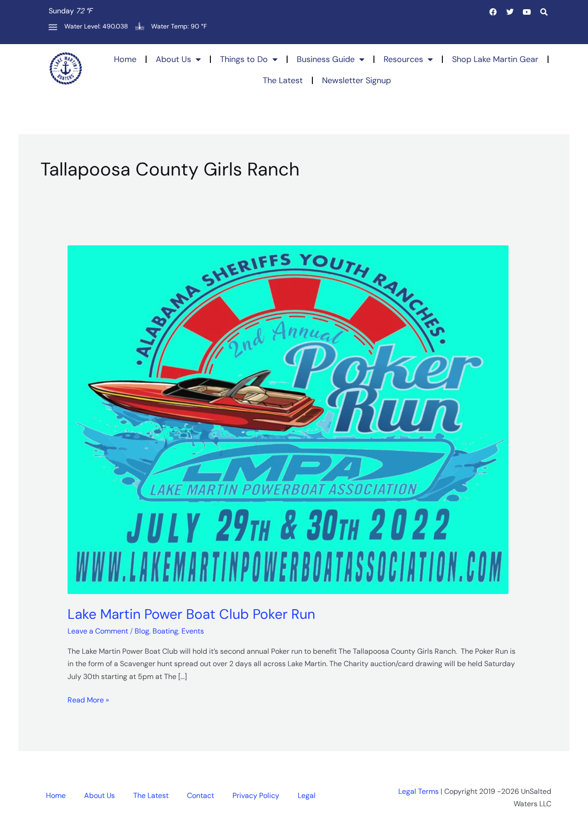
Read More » (88, 699)
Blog (142, 631)
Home (125, 59)
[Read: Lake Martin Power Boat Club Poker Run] (288, 419)
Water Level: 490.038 (96, 26)
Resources (403, 59)
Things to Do (244, 59)
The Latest (283, 80)
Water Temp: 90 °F (179, 26)
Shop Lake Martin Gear (495, 59)
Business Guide (326, 59)
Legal (307, 795)
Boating (165, 631)
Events (192, 631)
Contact (200, 795)
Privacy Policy (255, 795)
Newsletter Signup (356, 80)
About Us (173, 59)
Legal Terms (418, 791)
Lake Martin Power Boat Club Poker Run (191, 614)
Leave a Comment (98, 631)
